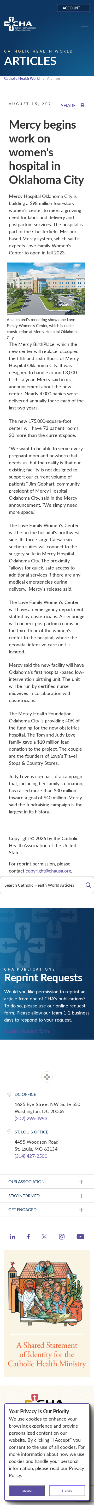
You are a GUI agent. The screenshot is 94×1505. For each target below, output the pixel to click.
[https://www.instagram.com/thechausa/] (61, 1238)
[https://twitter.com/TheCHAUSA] (44, 1237)
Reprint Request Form (26, 1031)
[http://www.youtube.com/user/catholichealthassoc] (80, 1237)
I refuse (67, 1490)
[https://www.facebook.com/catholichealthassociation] (28, 1237)
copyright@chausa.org (48, 871)
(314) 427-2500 (31, 1156)
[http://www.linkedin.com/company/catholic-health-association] (12, 1237)
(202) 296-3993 (31, 1118)
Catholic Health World (22, 78)
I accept (27, 1490)
